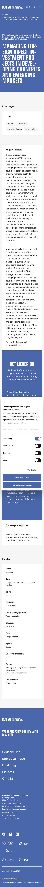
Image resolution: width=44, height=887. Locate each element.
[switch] (38, 446)
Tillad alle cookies (22, 477)
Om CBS (8, 778)
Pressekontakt (8, 812)
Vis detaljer (32, 470)
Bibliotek (8, 772)
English (28, 7)
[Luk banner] (40, 399)
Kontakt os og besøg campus (14, 809)
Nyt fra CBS (7, 815)
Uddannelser (11, 752)
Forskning (9, 765)
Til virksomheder (9, 818)
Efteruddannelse (13, 758)
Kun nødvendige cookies (22, 485)
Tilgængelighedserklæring (12, 882)
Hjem (6, 14)
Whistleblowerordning (32, 882)
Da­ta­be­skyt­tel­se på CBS (11, 879)
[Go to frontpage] (12, 7)
